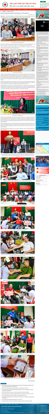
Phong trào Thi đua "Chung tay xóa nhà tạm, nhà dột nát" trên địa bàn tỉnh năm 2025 (42, 107)
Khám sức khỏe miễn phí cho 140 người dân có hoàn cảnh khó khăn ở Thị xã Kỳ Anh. (15, 392)
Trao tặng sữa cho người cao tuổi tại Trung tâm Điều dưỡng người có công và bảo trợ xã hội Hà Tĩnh (17, 393)
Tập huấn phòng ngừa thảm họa (41, 93)
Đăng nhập (16, 404)
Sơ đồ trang (6, 404)
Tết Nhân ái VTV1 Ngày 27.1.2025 (41, 43)
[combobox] (41, 178)
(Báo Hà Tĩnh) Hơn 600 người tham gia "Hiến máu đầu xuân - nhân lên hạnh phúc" (15, 388)
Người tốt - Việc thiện (40, 110)
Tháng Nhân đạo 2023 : (40, 65)
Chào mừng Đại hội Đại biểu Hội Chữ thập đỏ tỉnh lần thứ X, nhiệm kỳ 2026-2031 (42, 113)
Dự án (37, 61)
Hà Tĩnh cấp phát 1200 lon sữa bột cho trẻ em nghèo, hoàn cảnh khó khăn (14, 395)
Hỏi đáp (10, 404)
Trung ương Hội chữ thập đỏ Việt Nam (43, 116)
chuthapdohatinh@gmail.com (6, 411)
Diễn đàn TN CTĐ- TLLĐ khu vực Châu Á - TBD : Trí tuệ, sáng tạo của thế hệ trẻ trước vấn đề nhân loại (42, 59)
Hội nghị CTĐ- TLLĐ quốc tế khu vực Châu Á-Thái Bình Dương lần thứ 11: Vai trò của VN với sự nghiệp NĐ (42, 55)
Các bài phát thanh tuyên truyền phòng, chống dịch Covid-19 (12, 399)
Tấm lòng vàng (39, 122)
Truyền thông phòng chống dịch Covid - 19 (42, 89)
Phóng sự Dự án (39, 85)
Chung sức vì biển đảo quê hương (41, 94)
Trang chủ (4, 11)
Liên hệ (13, 404)
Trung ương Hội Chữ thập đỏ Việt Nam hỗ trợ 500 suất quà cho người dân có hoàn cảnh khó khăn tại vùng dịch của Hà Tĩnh (18, 397)
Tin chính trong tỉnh (40, 118)
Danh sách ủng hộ (40, 129)
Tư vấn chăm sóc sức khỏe (41, 124)
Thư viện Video (42, 19)
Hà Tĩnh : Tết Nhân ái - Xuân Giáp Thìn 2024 (42, 53)
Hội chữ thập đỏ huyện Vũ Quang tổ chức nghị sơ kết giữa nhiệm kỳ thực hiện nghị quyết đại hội (42, 48)
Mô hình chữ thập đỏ (40, 120)
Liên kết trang (42, 175)
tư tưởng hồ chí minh (39, 84)
